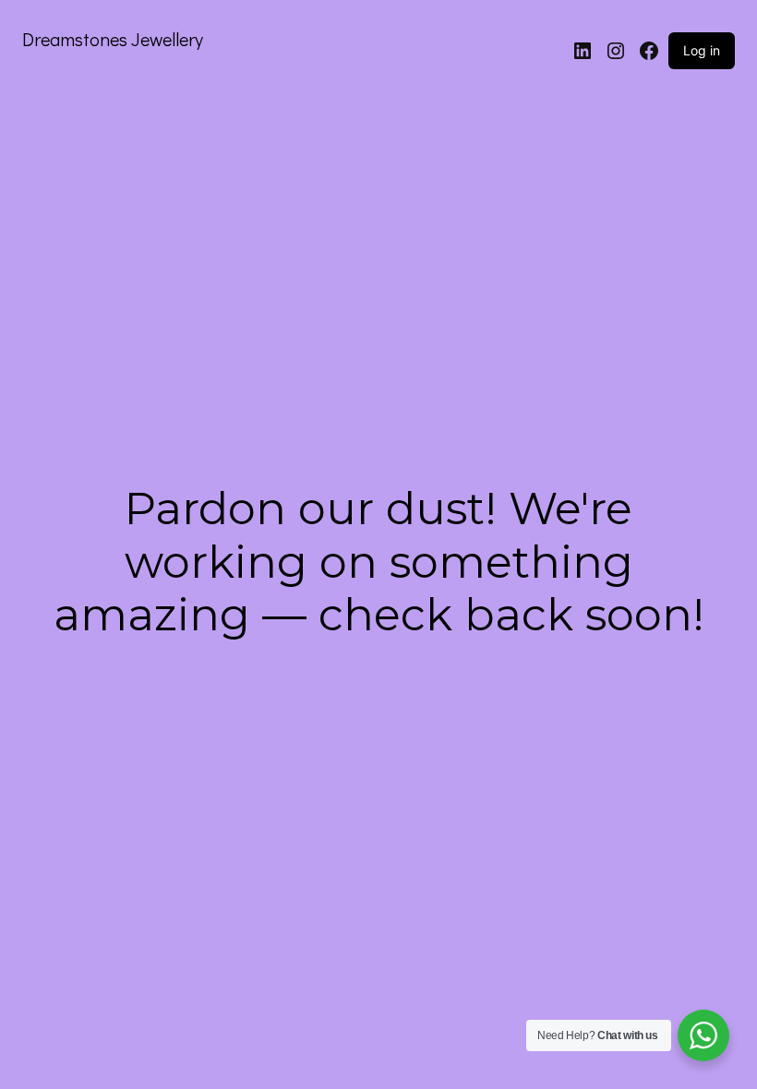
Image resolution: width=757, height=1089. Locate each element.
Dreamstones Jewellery (112, 39)
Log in (701, 50)
